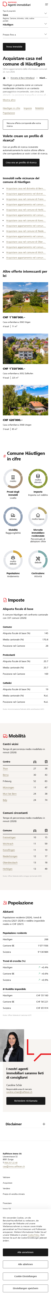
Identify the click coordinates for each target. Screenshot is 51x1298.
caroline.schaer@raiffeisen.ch (19, 1092)
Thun (5, 768)
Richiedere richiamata (25, 1100)
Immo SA (7, 1209)
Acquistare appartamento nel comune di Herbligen (26, 215)
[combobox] (23, 25)
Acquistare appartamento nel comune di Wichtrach (26, 257)
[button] (46, 4)
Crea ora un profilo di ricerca (21, 162)
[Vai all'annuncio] (25, 297)
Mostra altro (9, 100)
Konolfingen (9, 850)
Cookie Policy (33, 1235)
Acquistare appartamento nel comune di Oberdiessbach (26, 247)
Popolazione (9, 113)
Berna (5, 775)
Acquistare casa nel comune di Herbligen (26, 209)
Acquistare (7, 1183)
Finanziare (7, 1203)
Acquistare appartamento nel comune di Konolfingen (26, 225)
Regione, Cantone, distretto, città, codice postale (18, 19)
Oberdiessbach (10, 862)
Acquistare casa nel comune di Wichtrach (26, 252)
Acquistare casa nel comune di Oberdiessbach (26, 241)
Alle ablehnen (25, 1264)
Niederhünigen (10, 856)
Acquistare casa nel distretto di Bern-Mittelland (26, 188)
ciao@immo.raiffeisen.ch (14, 1166)
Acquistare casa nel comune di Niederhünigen (26, 231)
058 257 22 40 (10, 1163)
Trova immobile (14, 46)
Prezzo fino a (9, 34)
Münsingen (8, 787)
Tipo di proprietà (9, 11)
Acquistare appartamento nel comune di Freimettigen (26, 204)
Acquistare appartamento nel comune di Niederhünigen (26, 236)
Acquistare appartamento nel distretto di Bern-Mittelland (26, 193)
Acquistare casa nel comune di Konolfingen (26, 220)
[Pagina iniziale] (4, 78)
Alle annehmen (25, 1252)
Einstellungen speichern (25, 1288)
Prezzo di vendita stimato (14, 1194)
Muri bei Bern (10, 793)
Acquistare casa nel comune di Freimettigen (26, 199)
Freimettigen (9, 837)
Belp (5, 800)
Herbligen (7, 868)
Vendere (6, 1188)
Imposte (28, 108)
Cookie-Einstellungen (25, 1276)
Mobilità (39, 108)
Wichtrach (8, 843)
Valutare (6, 1177)
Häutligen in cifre (11, 108)
